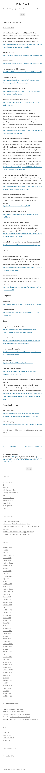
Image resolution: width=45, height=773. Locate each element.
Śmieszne (6, 495)
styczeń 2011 (7, 639)
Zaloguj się (6, 732)
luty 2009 (6, 691)
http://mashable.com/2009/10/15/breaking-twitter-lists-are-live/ (22, 55)
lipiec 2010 (6, 649)
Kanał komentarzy (8, 738)
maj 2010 (5, 654)
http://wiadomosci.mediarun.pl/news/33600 (16, 206)
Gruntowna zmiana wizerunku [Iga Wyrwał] (24, 719)
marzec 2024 (7, 560)
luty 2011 (6, 636)
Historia (5, 487)
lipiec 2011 (6, 626)
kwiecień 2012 (7, 615)
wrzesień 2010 (7, 646)
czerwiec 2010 (7, 652)
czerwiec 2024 (7, 558)
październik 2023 (8, 563)
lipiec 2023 (6, 568)
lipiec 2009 (6, 678)
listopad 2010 (7, 641)
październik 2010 (8, 644)
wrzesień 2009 (7, 672)
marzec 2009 (7, 688)
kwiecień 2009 (7, 686)
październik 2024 (8, 555)
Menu (22, 14)
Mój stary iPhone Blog (10, 748)
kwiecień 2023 (7, 576)
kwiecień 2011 (7, 631)
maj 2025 (5, 550)
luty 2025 (6, 553)
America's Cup (7, 482)
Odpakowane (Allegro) (10, 490)
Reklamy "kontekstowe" (10, 493)
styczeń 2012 (7, 620)
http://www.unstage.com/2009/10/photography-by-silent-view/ (22, 304)
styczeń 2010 (7, 662)
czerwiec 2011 (7, 628)
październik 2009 (8, 670)
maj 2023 (5, 573)
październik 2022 (8, 589)
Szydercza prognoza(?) (16, 709)
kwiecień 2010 (7, 657)
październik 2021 (8, 592)
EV (3, 485)
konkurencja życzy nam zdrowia (20, 714)
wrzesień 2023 (7, 566)
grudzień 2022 (7, 584)
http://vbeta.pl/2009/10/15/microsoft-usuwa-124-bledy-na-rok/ (22, 72)
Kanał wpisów (7, 735)
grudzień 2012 (7, 610)
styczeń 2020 (7, 597)
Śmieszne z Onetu (8, 498)
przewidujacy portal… (33, 446)
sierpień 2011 (7, 623)
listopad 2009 (7, 667)
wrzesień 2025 (7, 547)
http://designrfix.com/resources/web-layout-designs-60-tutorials (22, 425)
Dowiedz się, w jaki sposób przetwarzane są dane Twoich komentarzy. (22, 459)
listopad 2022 (7, 586)
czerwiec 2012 (7, 613)
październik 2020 (8, 594)
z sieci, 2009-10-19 (10, 446)
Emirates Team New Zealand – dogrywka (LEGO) (18, 532)
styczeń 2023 (7, 581)
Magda (5, 433)
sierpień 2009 (7, 675)
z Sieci (26, 430)
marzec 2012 (7, 618)
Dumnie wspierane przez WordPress (14, 769)
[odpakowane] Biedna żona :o (12, 521)
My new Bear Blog (8, 756)
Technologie (6, 503)
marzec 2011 (7, 633)
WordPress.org (7, 740)
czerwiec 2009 (7, 680)
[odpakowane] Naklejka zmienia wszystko (16, 524)
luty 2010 (6, 659)
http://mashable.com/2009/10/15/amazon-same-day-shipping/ (22, 245)
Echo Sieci (22, 4)
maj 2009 (5, 683)
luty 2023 (6, 579)
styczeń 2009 (7, 693)
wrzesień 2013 (7, 605)
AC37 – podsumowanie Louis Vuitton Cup (16, 534)
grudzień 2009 (7, 665)
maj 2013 (5, 607)
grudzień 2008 (7, 696)
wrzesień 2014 (7, 602)
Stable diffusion (8, 500)
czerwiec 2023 (7, 571)
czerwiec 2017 (7, 599)
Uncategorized (7, 506)
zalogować (14, 456)
